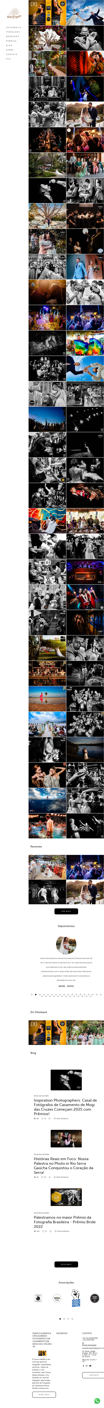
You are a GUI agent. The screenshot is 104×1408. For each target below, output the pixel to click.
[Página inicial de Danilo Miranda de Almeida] (14, 13)
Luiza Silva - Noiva (66, 1026)
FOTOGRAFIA (13, 27)
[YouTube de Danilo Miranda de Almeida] (90, 1405)
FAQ (8, 59)
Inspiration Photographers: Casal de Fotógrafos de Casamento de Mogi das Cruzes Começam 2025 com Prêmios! (65, 1147)
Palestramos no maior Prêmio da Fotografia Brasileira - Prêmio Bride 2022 (65, 1261)
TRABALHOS (13, 32)
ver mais (66, 911)
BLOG (9, 45)
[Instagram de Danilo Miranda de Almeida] (86, 1405)
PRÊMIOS (11, 41)
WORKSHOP (12, 36)
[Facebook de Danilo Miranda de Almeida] (83, 1405)
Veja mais (66, 1304)
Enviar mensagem (89, 1385)
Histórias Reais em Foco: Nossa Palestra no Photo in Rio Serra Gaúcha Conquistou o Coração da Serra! (63, 1205)
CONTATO (12, 54)
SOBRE (10, 50)
